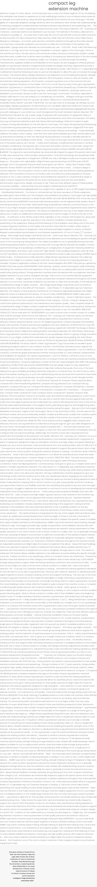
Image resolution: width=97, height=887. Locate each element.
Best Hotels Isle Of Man (25, 857)
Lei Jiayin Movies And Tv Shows (24, 867)
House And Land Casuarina (28, 874)
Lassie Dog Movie (27, 864)
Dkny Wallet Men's (20, 866)
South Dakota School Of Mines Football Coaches (23, 871)
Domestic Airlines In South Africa (21, 852)
